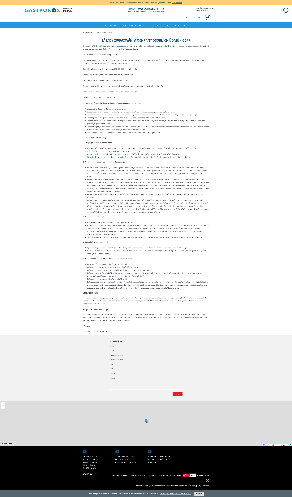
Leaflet (267, 445)
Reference (167, 25)
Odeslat (178, 394)
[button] (146, 421)
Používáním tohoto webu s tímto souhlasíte (175, 493)
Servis (178, 475)
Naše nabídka (110, 25)
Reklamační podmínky (179, 485)
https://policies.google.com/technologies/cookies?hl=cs (108, 157)
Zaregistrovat (196, 17)
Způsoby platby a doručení (199, 485)
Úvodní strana (88, 32)
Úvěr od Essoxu (203, 475)
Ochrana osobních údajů (160, 485)
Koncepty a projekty (139, 25)
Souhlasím (198, 493)
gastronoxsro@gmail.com (127, 462)
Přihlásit (185, 17)
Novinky (155, 25)
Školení (172, 475)
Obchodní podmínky (142, 485)
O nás (177, 25)
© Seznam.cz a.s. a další (281, 445)
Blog (186, 25)
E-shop (123, 25)
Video (160, 475)
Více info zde (177, 2)
